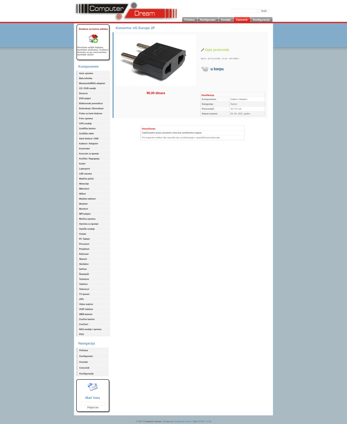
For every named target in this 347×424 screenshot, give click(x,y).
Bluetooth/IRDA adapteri (92, 83)
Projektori (84, 249)
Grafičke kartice (87, 128)
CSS (209, 421)
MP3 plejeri (85, 214)
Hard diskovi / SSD (89, 138)
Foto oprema (86, 118)
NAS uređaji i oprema (90, 329)
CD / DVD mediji (87, 88)
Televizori (84, 289)
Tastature (84, 279)
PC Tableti (84, 239)
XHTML (201, 421)
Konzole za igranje (89, 153)
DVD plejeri (85, 98)
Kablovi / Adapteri (88, 143)
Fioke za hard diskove (90, 113)
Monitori (83, 209)
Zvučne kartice (87, 319)
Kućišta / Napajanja (89, 158)
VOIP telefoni (86, 309)
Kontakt (83, 362)
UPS (81, 299)
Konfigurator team (182, 421)
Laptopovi (84, 168)
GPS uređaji (85, 123)
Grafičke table (86, 133)
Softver (83, 269)
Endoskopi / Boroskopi (91, 108)
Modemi (83, 204)
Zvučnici (83, 324)
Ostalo (82, 234)
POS (81, 334)
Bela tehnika (85, 78)
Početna (83, 350)
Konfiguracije (86, 373)
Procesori (84, 244)
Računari (84, 254)
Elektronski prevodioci (91, 103)
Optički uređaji (87, 229)
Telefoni (83, 284)
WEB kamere (85, 314)
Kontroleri (84, 148)
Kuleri (82, 163)
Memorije (84, 183)
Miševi (82, 194)
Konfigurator (86, 356)
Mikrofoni (84, 189)
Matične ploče (86, 178)
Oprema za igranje (88, 224)
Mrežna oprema (87, 219)
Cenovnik (84, 368)
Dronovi (83, 93)
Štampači (84, 274)
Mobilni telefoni (87, 199)
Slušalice (84, 264)
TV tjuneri (84, 294)
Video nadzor (86, 304)
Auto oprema (86, 73)
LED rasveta (85, 173)
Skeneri (83, 259)
